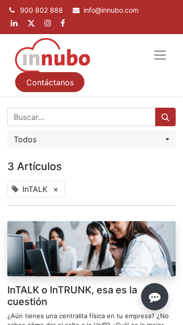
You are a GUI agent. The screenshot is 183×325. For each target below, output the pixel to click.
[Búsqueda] (165, 117)
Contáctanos (50, 82)
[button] (91, 139)
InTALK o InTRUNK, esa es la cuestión (72, 295)
